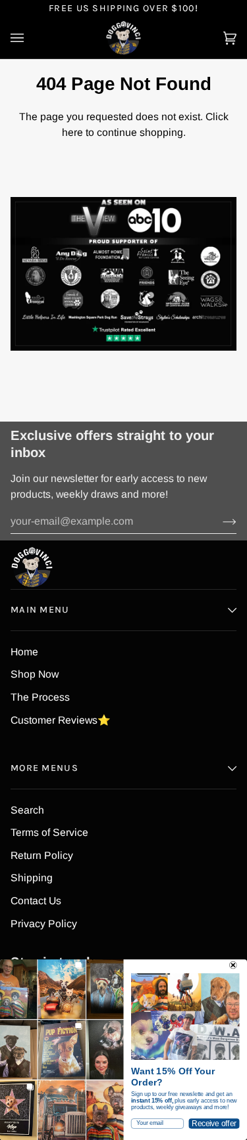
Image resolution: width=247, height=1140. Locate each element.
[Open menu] (30, 37)
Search (27, 810)
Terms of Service (49, 832)
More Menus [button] (44, 768)
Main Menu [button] (40, 609)
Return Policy (42, 855)
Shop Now (35, 674)
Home (24, 651)
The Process (40, 697)
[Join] (219, 521)
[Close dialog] (233, 965)
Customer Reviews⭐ (61, 720)
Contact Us (36, 900)
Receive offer (214, 1123)
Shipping (32, 877)
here (72, 132)
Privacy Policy (44, 923)
